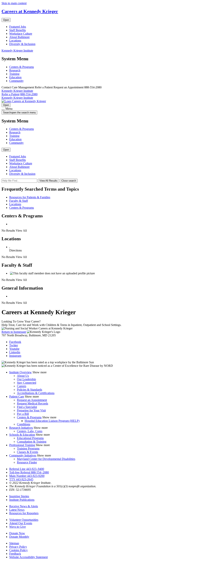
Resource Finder (27, 462)
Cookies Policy (18, 550)
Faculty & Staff (18, 200)
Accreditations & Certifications (35, 393)
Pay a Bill (23, 413)
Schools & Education (22, 434)
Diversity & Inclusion (22, 44)
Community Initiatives (22, 455)
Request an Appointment (32, 400)
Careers (21, 386)
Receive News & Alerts (23, 506)
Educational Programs (30, 438)
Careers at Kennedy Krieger (30, 11)
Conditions (23, 424)
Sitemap (14, 543)
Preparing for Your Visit (31, 410)
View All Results (48, 180)
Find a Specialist (27, 407)
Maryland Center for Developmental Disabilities (46, 459)
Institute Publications (21, 499)
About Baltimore (19, 37)
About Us (23, 375)
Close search (68, 180)
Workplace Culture (20, 33)
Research (14, 70)
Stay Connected (26, 382)
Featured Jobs (17, 26)
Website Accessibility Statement (28, 557)
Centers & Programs (21, 67)
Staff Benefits (17, 30)
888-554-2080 (29, 94)
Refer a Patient (10, 94)
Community (16, 80)
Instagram (15, 355)
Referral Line (26, 469)
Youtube (14, 348)
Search (19, 112)
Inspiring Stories (19, 496)
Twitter (13, 345)
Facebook (15, 341)
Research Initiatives (21, 427)
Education (15, 77)
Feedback (15, 553)
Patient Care (16, 396)
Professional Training (22, 445)
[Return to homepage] (7, 101)
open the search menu (23, 112)
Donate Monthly (19, 536)
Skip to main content (14, 3)
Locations (15, 40)
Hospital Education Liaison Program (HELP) (52, 420)
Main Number (26, 475)
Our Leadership (26, 379)
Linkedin (14, 352)
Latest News (16, 509)
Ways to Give (17, 526)
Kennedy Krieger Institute (17, 50)
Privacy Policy (18, 546)
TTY (21, 479)
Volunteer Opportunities (23, 519)
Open (6, 19)
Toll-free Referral (29, 472)
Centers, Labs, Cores (29, 431)
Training (14, 73)
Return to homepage (14, 331)
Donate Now (17, 533)
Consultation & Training (31, 441)
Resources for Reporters (23, 513)
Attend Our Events (20, 523)
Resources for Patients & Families (29, 197)
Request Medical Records (32, 403)
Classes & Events (27, 452)
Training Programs (28, 448)
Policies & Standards (29, 389)
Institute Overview (20, 372)
